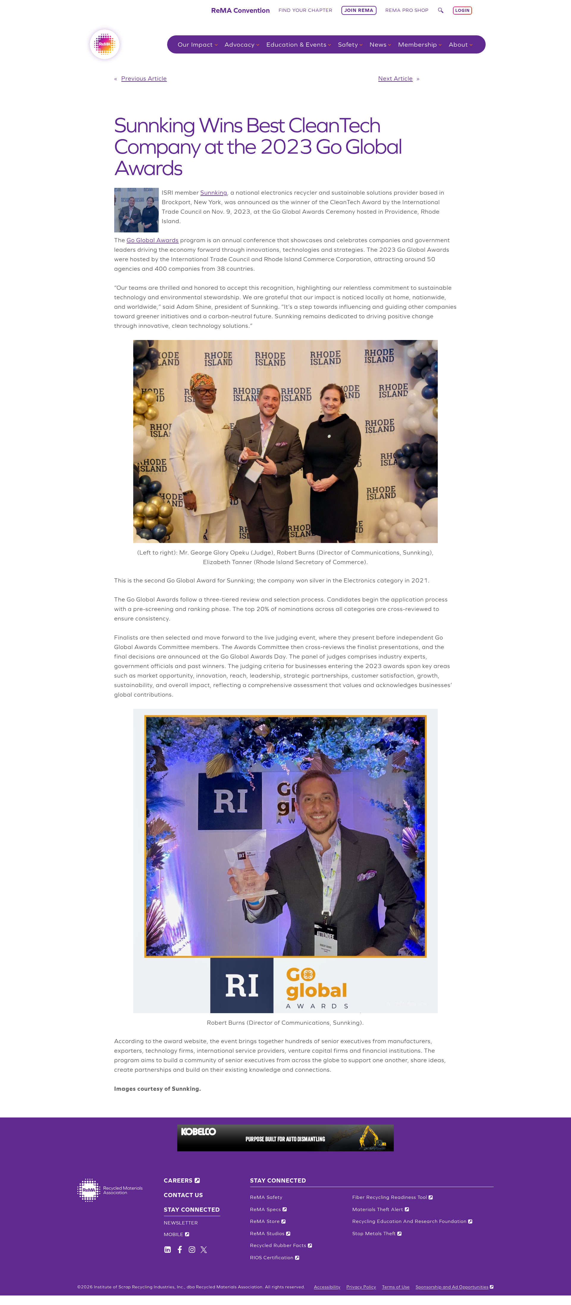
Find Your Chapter (305, 10)
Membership (417, 44)
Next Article (395, 78)
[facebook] (167, 1249)
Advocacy (240, 44)
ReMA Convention (240, 10)
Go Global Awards (153, 240)
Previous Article (144, 78)
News (378, 44)
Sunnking (213, 192)
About (458, 44)
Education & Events (296, 44)
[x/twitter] (203, 1249)
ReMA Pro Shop (407, 10)
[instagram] (192, 1249)
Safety (348, 44)
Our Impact (195, 44)
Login (462, 10)
